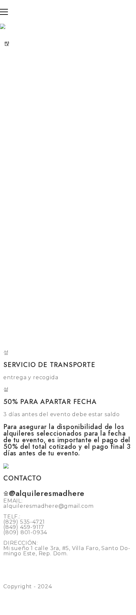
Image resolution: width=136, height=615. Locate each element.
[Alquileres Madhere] (8, 466)
